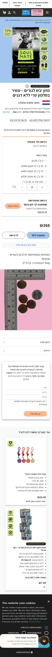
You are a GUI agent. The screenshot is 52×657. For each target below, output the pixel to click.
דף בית (47, 20)
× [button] (49, 602)
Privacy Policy (34, 621)
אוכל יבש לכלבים (27, 20)
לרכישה (13, 235)
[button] (26, 652)
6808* (5, 2)
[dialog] (26, 627)
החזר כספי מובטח (17, 4)
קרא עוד (6, 111)
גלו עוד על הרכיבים (18, 120)
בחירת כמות (13, 206)
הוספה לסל (38, 235)
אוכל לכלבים (39, 20)
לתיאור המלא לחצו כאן (40, 120)
